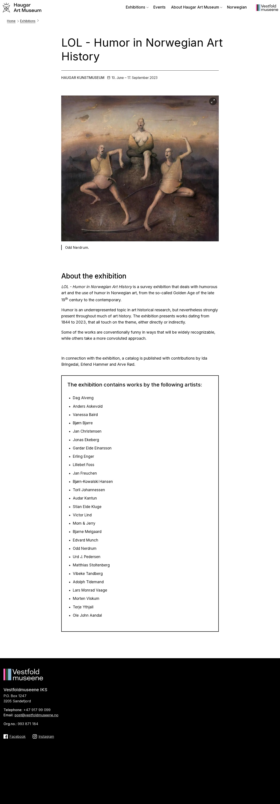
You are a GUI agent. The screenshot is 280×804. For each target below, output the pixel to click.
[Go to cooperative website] (267, 9)
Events (159, 7)
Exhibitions (135, 7)
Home (11, 21)
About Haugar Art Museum (195, 7)
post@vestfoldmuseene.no (36, 715)
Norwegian (237, 7)
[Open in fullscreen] (213, 101)
